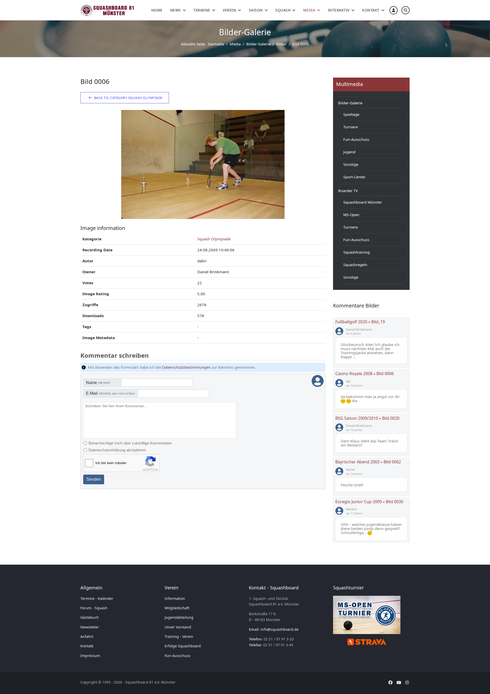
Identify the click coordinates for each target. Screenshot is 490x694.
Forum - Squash (93, 607)
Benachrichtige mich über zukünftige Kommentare (130, 443)
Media (309, 10)
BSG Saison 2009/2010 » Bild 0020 (367, 418)
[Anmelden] (393, 10)
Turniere (350, 126)
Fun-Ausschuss (356, 139)
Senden (94, 479)
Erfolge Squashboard (183, 645)
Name (98, 382)
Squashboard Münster (362, 202)
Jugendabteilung (179, 617)
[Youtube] (399, 682)
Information (175, 598)
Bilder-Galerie (350, 102)
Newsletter (89, 627)
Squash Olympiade (213, 238)
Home (157, 10)
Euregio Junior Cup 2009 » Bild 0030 (369, 501)
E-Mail (110, 393)
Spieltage (351, 114)
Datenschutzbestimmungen (186, 367)
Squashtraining (356, 252)
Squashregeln (355, 264)
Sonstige (350, 164)
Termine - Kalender (96, 598)
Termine (201, 10)
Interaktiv (339, 10)
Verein (229, 10)
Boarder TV (348, 190)
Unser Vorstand (178, 627)
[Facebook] (390, 682)
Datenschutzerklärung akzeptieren (117, 450)
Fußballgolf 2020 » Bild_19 (360, 322)
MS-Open (351, 214)
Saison (256, 10)
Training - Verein (179, 636)
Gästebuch (89, 617)
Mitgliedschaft (177, 607)
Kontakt (370, 10)
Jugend (349, 151)
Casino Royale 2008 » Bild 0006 (364, 373)
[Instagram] (407, 682)
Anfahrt (86, 636)
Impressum (90, 655)
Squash (282, 10)
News (175, 10)
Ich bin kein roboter (111, 463)
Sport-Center (354, 176)
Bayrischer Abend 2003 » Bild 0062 (368, 462)
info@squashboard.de (280, 629)
